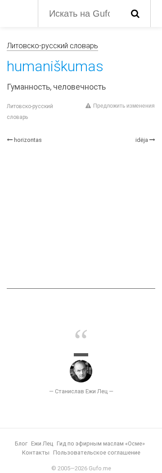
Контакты (36, 452)
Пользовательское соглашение (96, 452)
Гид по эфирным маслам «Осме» (101, 443)
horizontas (28, 139)
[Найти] (135, 13)
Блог (21, 443)
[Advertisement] (81, 216)
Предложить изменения (124, 106)
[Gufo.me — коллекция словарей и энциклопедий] (17, 13)
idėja (141, 139)
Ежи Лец (42, 443)
